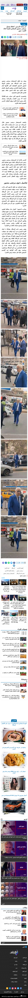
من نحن (22, 991)
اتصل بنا (16, 991)
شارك (14, 37)
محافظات (15, 974)
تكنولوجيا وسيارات (13, 978)
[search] (2, 8)
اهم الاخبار (19, 11)
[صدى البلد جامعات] (13, 5)
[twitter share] (8, 37)
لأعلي (24, 947)
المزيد (3, 903)
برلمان (25, 981)
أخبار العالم (24, 971)
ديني (16, 968)
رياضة (16, 961)
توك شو (15, 964)
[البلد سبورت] (20, 5)
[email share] (2, 37)
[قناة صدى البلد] (25, 5)
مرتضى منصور (20, 570)
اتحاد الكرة (7, 568)
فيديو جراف (24, 974)
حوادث (6, 11)
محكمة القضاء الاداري (9, 570)
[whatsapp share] (5, 37)
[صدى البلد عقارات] (8, 5)
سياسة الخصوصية (8, 991)
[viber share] (3, 563)
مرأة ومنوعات (24, 968)
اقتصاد (25, 978)
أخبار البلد (12, 11)
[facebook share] (10, 37)
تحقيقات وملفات (14, 981)
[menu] (25, 8)
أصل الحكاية (15, 971)
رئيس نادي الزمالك (21, 573)
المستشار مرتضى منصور (8, 573)
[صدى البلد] (14, 8)
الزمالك (13, 568)
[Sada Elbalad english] (3, 5)
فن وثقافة (25, 964)
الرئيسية (25, 11)
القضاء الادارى (20, 568)
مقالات (25, 985)
